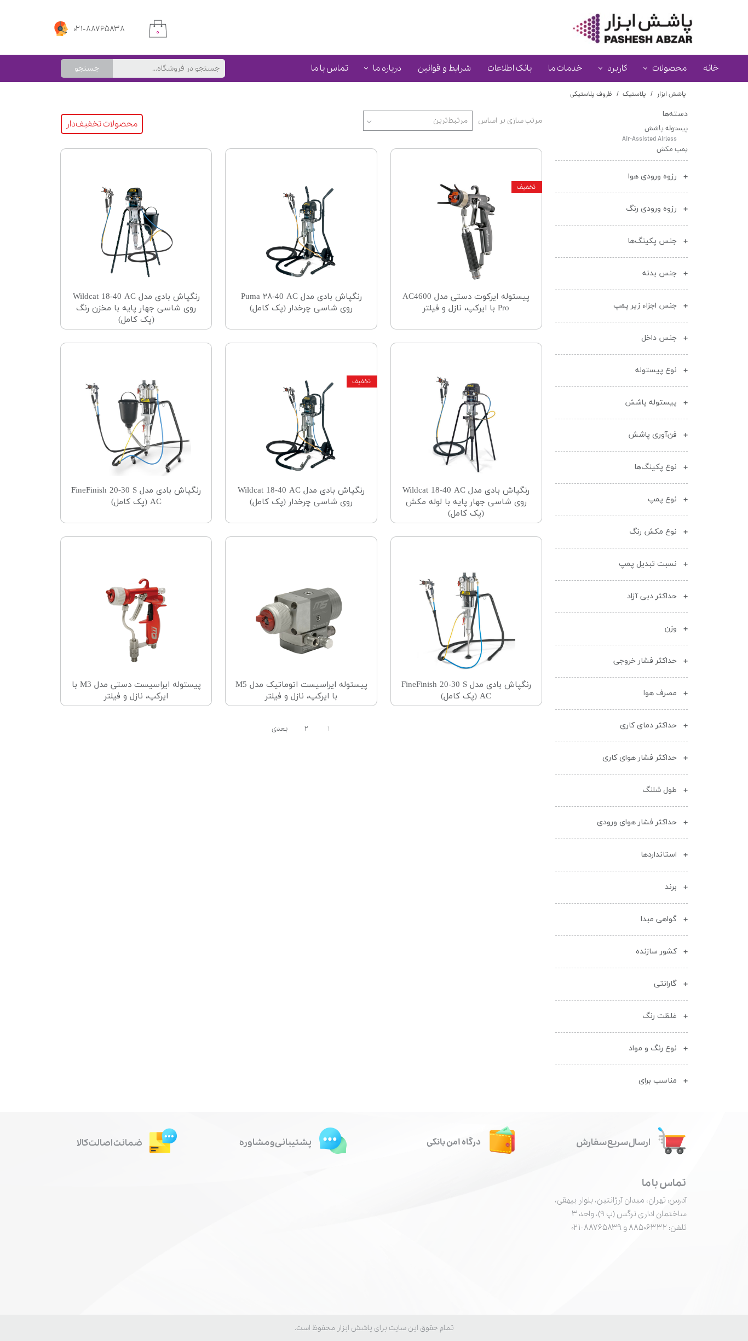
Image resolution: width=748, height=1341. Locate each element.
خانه (711, 68)
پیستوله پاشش (666, 129)
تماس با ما (329, 68)
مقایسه (512, 165)
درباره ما (387, 68)
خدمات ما (565, 68)
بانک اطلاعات (509, 68)
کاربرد (617, 68)
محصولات (669, 68)
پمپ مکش (672, 149)
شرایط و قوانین (444, 68)
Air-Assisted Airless (649, 139)
